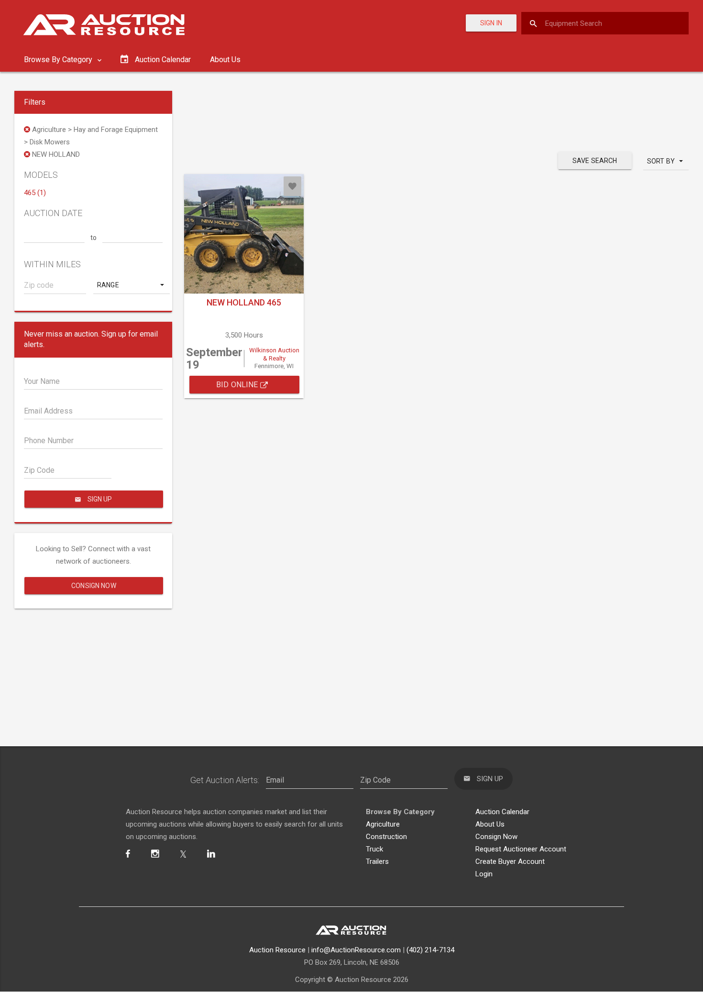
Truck (374, 849)
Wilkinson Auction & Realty (274, 354)
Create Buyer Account (510, 861)
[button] (131, 285)
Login (484, 874)
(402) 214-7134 (430, 950)
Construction (386, 836)
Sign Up (99, 499)
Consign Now (93, 585)
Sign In (491, 23)
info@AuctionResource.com (356, 950)
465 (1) (35, 192)
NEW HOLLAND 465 (244, 302)
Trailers (377, 861)
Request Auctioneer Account (520, 849)
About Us (225, 59)
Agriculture (383, 824)
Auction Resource (277, 950)
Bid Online (238, 384)
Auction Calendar (502, 811)
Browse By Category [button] (59, 59)
